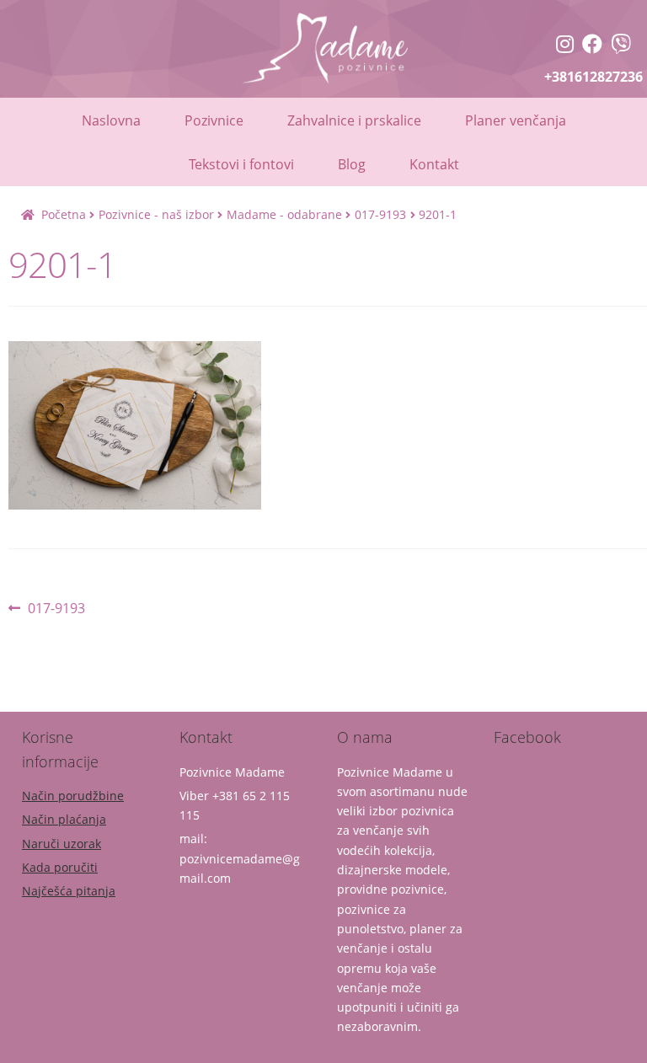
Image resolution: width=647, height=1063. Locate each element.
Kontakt (434, 164)
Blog (352, 164)
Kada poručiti (60, 867)
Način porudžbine (73, 796)
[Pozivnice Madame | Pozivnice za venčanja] (565, 46)
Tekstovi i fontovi (241, 164)
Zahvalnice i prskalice (354, 120)
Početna (63, 214)
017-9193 (380, 214)
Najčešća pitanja (68, 891)
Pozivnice (213, 120)
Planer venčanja (515, 120)
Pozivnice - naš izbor (156, 214)
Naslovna (111, 120)
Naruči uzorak (61, 844)
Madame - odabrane (284, 214)
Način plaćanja (64, 819)
